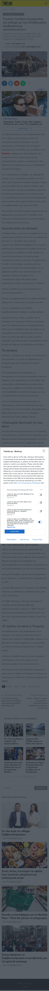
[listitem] (24, 490)
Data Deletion (12, 539)
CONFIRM (14, 531)
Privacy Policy (37, 539)
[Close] (44, 451)
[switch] (40, 495)
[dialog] (24, 495)
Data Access (24, 539)
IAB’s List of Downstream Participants (27, 483)
